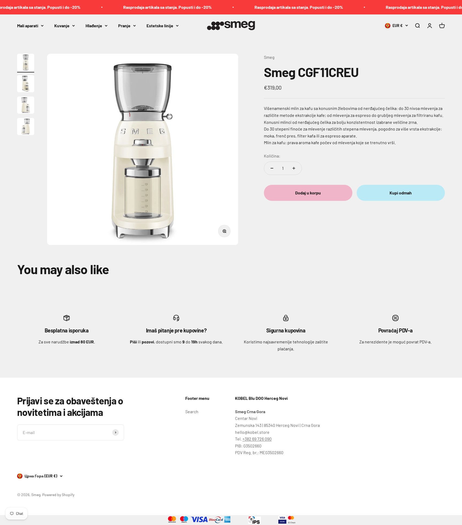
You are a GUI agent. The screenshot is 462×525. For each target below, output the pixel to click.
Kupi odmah (401, 192)
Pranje (124, 25)
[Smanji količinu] (272, 168)
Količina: (272, 155)
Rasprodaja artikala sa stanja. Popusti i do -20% (156, 7)
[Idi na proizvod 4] (25, 127)
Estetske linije (160, 25)
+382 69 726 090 (257, 438)
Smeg (269, 57)
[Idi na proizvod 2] (25, 84)
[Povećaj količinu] (294, 168)
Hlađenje (94, 25)
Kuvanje (62, 25)
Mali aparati (27, 25)
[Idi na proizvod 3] (25, 106)
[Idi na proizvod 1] (25, 63)
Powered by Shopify (58, 494)
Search (191, 411)
